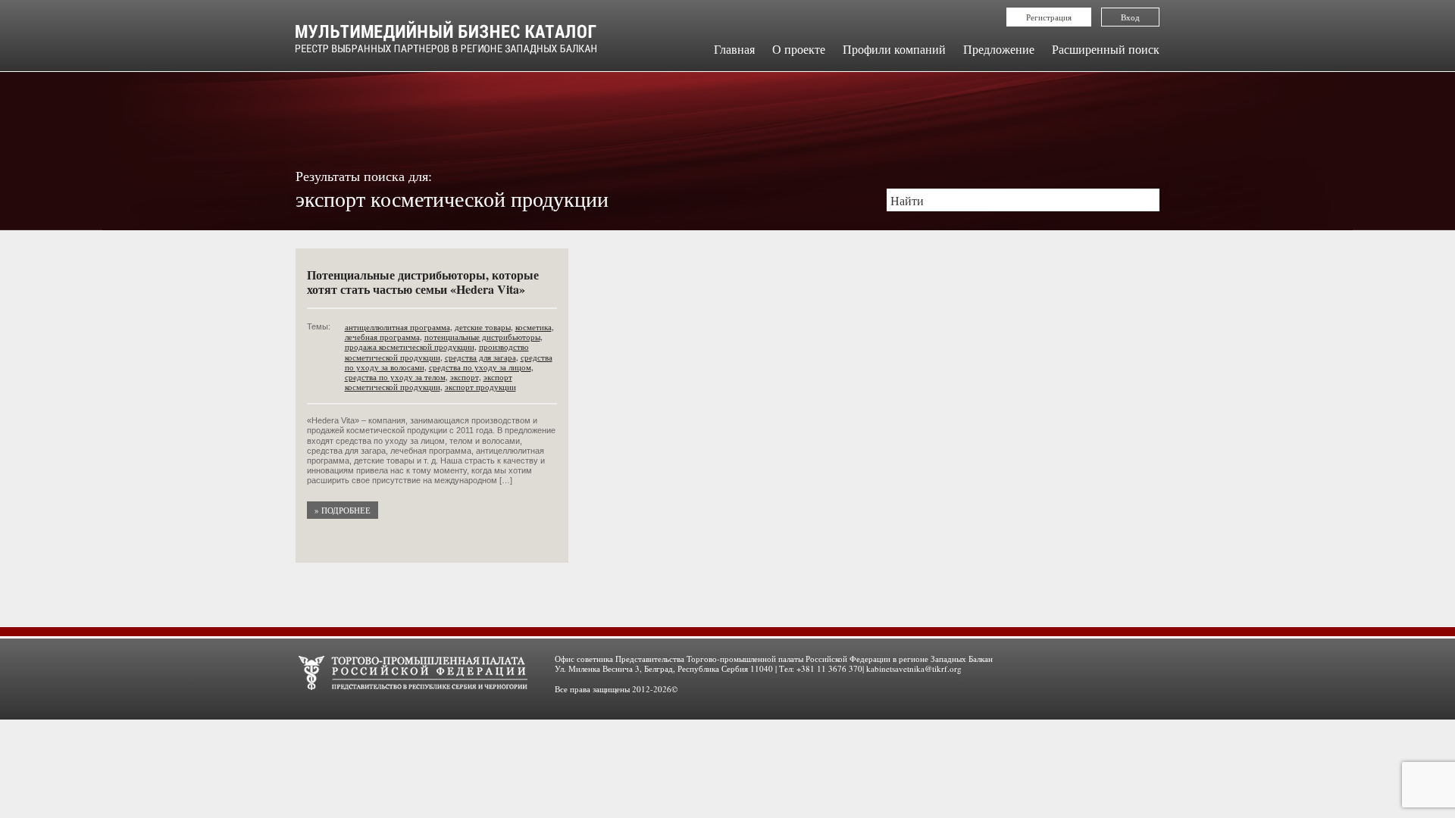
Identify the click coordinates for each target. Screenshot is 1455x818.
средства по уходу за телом (395, 376)
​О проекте (798, 49)
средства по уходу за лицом (480, 367)
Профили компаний (894, 49)
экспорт (464, 376)
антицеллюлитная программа (397, 327)
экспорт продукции (480, 386)
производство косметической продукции (437, 351)
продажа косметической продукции (409, 346)
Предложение (998, 49)
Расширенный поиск (1105, 49)
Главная (734, 49)
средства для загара (480, 357)
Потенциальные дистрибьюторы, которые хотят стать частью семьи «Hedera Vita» (423, 282)
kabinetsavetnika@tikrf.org (914, 668)
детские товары (483, 327)
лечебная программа (382, 336)
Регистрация (1049, 17)
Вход (1130, 17)
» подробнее (342, 510)
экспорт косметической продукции (428, 381)
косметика (533, 327)
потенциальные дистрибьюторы (482, 336)
